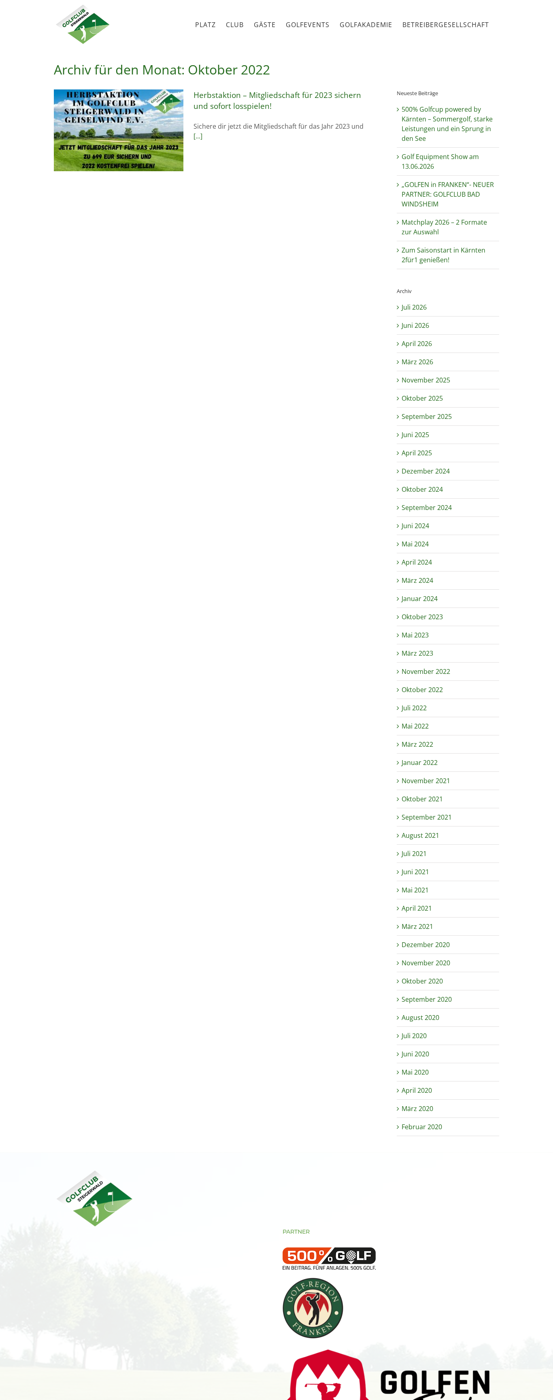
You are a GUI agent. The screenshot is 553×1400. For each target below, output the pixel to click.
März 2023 (417, 653)
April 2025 (417, 452)
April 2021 (417, 908)
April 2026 (417, 343)
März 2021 (417, 926)
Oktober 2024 (422, 489)
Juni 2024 (415, 525)
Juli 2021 (414, 853)
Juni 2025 (415, 434)
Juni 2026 (415, 325)
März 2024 (417, 580)
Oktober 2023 (422, 616)
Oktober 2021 (422, 799)
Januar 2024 (420, 598)
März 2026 (417, 361)
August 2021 (420, 835)
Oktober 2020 (422, 981)
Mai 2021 (415, 890)
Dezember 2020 (426, 944)
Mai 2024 (415, 544)
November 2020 (426, 962)
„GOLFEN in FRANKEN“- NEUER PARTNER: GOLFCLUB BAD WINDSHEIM (448, 194)
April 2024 (417, 562)
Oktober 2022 (422, 689)
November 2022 (426, 671)
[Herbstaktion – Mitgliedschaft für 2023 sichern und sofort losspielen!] (118, 130)
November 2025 (426, 380)
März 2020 (417, 1108)
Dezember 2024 (426, 471)
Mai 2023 (415, 635)
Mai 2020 (415, 1072)
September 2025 (427, 416)
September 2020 (427, 999)
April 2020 (417, 1090)
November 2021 (426, 780)
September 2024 (427, 507)
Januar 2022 (420, 762)
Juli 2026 (414, 307)
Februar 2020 (422, 1126)
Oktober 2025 (422, 398)
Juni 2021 (415, 871)
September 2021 (427, 817)
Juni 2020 (415, 1053)
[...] (198, 136)
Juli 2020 (414, 1035)
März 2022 (417, 744)
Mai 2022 (415, 726)
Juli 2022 (414, 707)
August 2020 (420, 1017)
